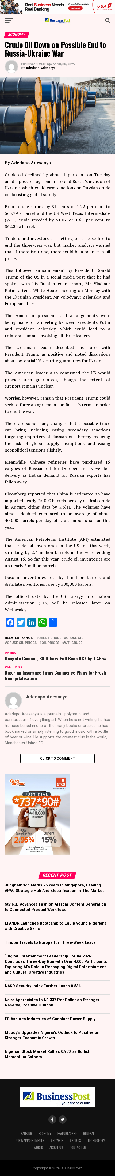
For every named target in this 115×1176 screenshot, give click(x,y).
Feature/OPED (67, 1133)
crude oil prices (22, 643)
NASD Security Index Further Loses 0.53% (43, 986)
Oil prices (50, 643)
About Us (56, 1147)
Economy (45, 1133)
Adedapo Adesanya (40, 68)
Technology (96, 1140)
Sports (75, 1140)
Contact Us (78, 1147)
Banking (26, 1133)
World (38, 1147)
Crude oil (74, 638)
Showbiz (57, 1140)
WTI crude (73, 643)
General (88, 1133)
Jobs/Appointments (30, 1140)
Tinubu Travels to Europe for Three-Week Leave (50, 942)
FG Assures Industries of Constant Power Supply (50, 1019)
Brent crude (50, 638)
